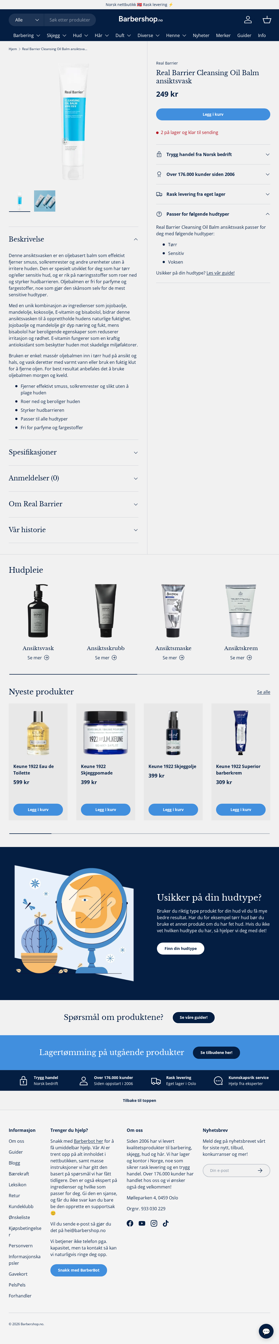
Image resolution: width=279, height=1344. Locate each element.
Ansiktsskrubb (106, 648)
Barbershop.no (32, 1324)
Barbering (23, 35)
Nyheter (201, 35)
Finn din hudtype (181, 948)
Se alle (263, 692)
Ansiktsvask (38, 648)
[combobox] (52, 20)
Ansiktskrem (241, 648)
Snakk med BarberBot (78, 1270)
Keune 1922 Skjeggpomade (97, 769)
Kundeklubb (21, 1206)
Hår (98, 35)
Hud (77, 35)
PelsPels (17, 1285)
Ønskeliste (19, 1217)
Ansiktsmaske (173, 648)
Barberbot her (88, 1141)
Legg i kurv (213, 114)
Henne (173, 35)
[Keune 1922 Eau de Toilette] (38, 733)
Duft (120, 35)
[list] (73, 121)
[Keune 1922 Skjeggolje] (173, 733)
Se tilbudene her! (216, 1052)
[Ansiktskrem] (240, 610)
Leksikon (17, 1185)
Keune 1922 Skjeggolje (172, 766)
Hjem (13, 49)
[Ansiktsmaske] (173, 610)
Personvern (21, 1246)
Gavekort (18, 1274)
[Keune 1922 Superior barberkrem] (241, 733)
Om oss (16, 1141)
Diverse (145, 35)
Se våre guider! (194, 1017)
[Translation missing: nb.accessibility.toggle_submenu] (38, 35)
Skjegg (53, 35)
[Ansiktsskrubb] (105, 610)
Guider (244, 35)
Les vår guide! (221, 273)
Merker (223, 35)
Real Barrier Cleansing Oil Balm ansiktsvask (54, 49)
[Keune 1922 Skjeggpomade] (106, 733)
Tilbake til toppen (139, 1100)
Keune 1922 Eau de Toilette (33, 769)
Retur (14, 1196)
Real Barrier (167, 63)
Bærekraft (19, 1174)
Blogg (14, 1163)
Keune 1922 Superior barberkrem (238, 769)
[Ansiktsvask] (38, 610)
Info (262, 35)
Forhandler (20, 1296)
